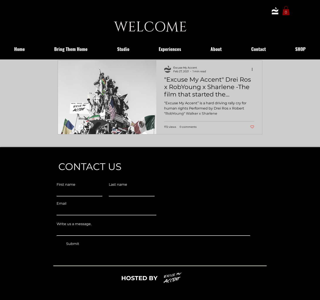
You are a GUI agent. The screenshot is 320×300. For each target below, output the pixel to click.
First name (66, 184)
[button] (286, 10)
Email (61, 203)
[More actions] (253, 69)
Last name (118, 184)
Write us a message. (74, 224)
